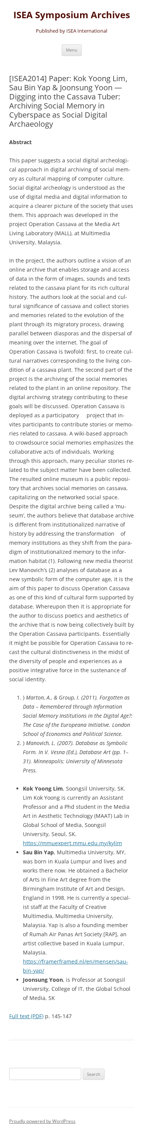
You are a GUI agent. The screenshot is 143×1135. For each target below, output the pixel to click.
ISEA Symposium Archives (71, 15)
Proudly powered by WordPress (42, 1121)
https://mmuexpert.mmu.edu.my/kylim (72, 843)
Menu (71, 50)
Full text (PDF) (26, 1016)
